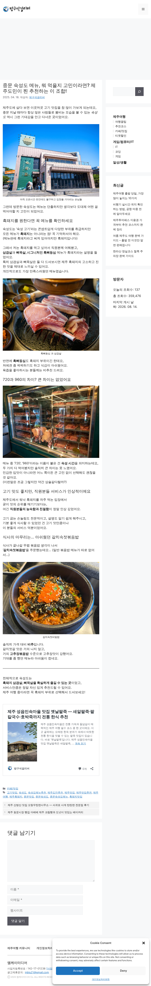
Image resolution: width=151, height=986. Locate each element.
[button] (143, 943)
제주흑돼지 (15, 796)
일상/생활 (120, 162)
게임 (118, 156)
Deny (123, 970)
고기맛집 (12, 792)
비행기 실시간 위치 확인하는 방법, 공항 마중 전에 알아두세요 (128, 209)
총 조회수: (120, 296)
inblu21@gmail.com (37, 972)
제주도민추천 (55, 792)
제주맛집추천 (84, 792)
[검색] (139, 91)
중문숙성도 (42, 796)
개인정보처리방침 (101, 979)
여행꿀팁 (120, 121)
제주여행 (119, 116)
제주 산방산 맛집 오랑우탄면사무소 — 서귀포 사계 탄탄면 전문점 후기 (48, 805)
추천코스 (120, 126)
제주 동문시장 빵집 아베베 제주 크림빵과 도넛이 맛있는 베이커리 (45, 812)
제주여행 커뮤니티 (18, 948)
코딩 (118, 151)
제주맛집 (69, 792)
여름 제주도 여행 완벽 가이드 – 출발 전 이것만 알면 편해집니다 (128, 240)
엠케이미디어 (23, 977)
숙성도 (23, 792)
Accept (78, 970)
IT (116, 147)
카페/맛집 (12, 788)
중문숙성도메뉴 (59, 796)
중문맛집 (29, 796)
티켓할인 (120, 135)
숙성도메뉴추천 (37, 792)
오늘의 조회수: (124, 289)
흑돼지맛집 (75, 796)
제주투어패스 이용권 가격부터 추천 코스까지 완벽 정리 (128, 224)
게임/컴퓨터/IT (123, 142)
